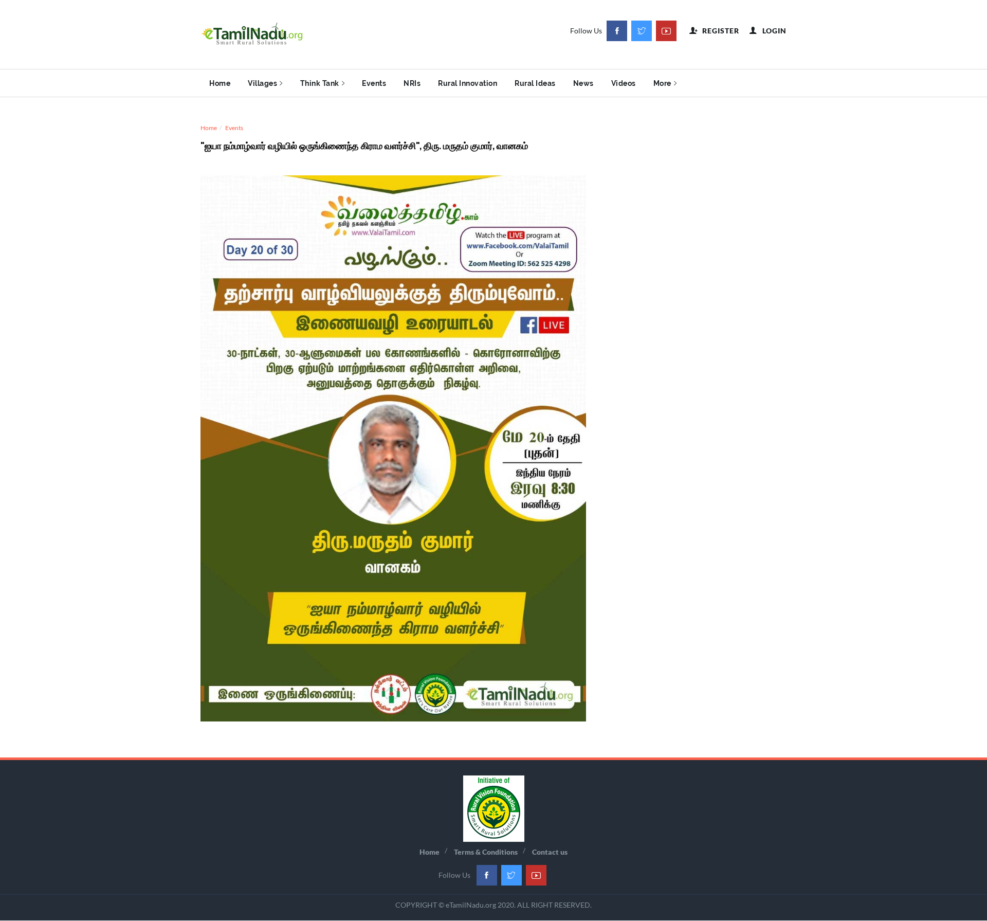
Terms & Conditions (486, 851)
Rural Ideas (535, 83)
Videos (623, 83)
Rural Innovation (467, 83)
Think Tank (319, 83)
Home (219, 83)
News (583, 83)
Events (374, 83)
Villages (262, 83)
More (662, 83)
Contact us (550, 851)
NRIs (412, 83)
